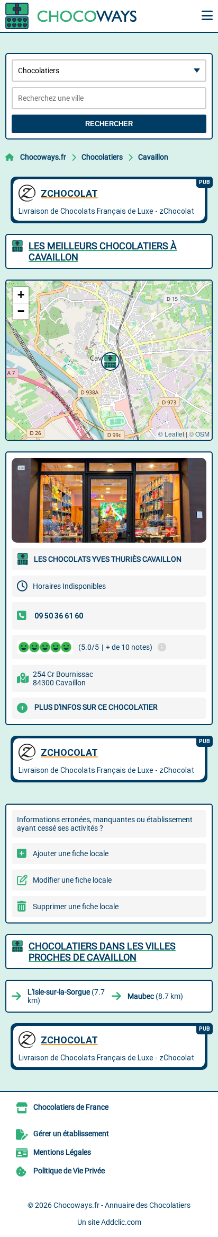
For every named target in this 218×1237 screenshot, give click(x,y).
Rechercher (109, 124)
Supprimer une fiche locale (76, 906)
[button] (109, 360)
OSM (202, 433)
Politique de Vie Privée (69, 1170)
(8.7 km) (155, 996)
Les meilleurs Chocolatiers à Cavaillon (103, 251)
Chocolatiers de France (70, 1107)
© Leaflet (171, 433)
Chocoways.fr (43, 157)
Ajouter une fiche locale (70, 853)
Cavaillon (153, 157)
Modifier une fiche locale (72, 880)
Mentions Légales (62, 1152)
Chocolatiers (102, 157)
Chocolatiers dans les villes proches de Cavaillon (102, 951)
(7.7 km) (66, 996)
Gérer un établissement (71, 1133)
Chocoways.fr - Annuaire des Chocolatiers (121, 1205)
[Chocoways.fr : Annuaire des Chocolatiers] (71, 16)
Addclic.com (121, 1222)
